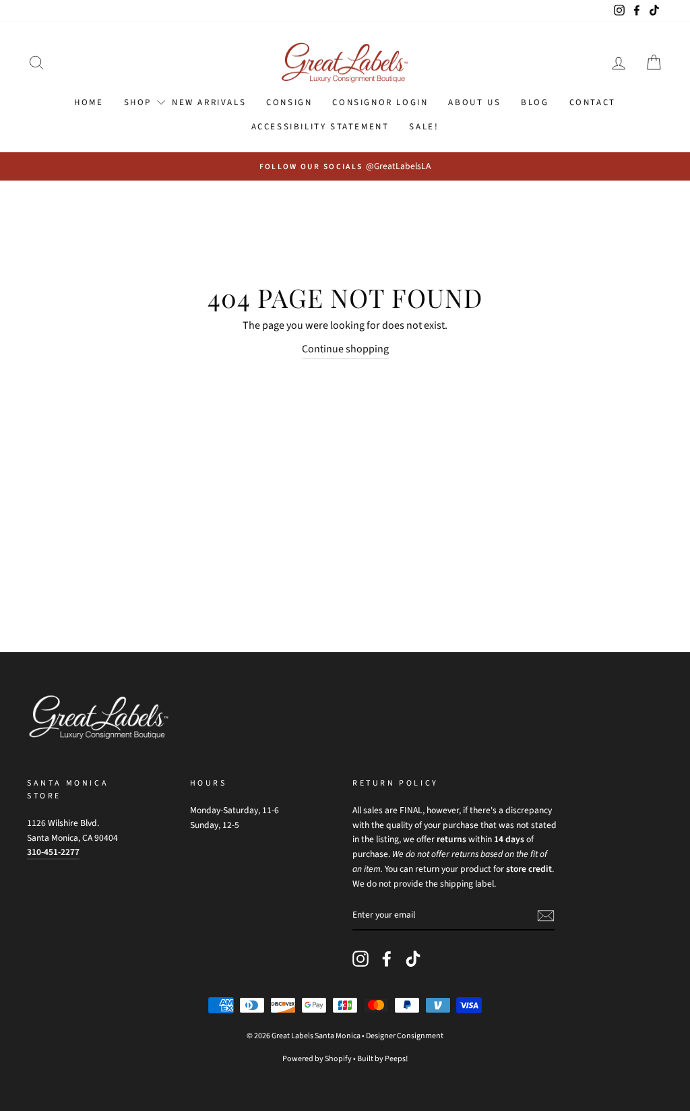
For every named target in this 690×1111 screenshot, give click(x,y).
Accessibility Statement (320, 127)
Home (88, 102)
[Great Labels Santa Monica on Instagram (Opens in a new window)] (360, 959)
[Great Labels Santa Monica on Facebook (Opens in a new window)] (387, 959)
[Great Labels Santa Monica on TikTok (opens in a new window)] (413, 959)
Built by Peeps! (382, 1059)
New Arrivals (209, 102)
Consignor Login (380, 102)
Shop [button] (138, 102)
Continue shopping (345, 349)
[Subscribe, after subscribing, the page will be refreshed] (546, 915)
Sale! (424, 127)
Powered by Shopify (317, 1059)
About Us (474, 102)
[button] (36, 63)
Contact (592, 102)
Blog (534, 102)
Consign (289, 102)
